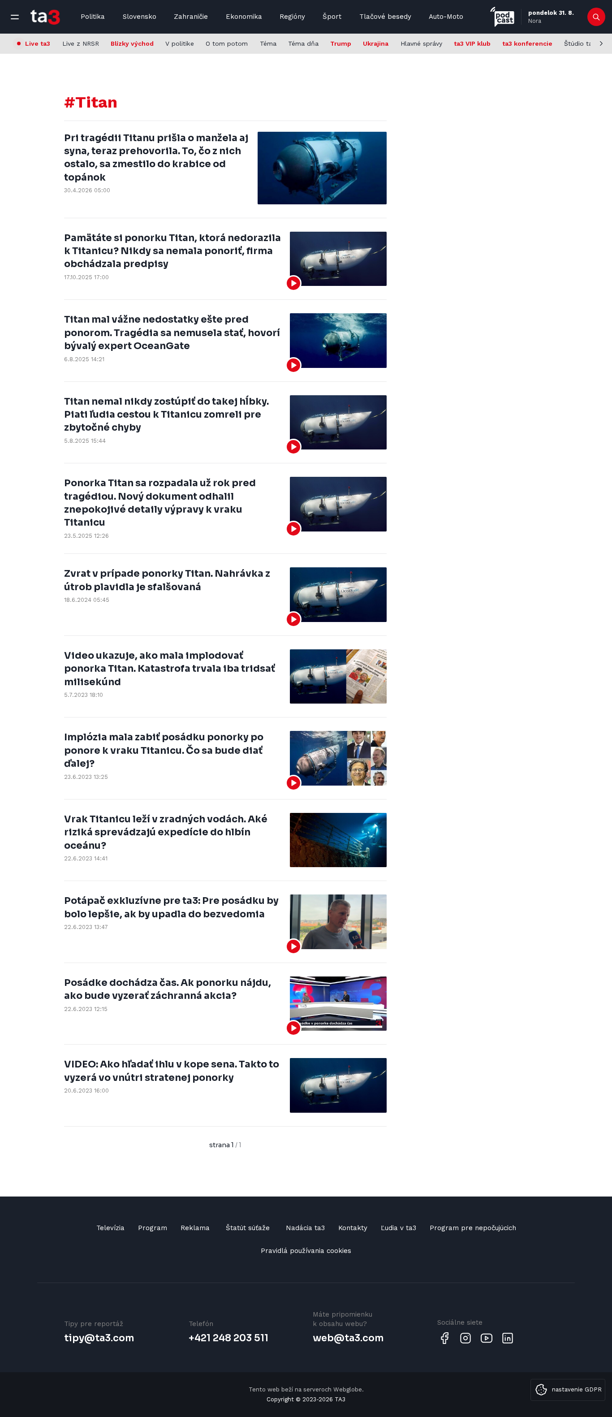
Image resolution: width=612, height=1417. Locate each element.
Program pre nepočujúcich (473, 1228)
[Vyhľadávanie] (596, 17)
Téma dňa (303, 43)
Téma (268, 43)
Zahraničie (191, 17)
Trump (340, 43)
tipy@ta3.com (99, 1338)
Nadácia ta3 (305, 1228)
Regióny (292, 17)
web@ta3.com (348, 1338)
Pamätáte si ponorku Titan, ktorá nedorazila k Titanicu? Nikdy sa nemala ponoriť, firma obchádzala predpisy (172, 251)
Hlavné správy (421, 43)
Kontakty (352, 1228)
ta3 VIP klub (472, 43)
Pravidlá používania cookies (306, 1251)
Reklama (195, 1228)
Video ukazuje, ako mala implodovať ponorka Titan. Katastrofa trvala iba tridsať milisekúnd (169, 669)
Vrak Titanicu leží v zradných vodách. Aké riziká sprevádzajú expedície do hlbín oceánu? (165, 832)
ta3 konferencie (527, 43)
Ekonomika (244, 17)
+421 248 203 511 (228, 1338)
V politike (179, 43)
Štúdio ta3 (580, 43)
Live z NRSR (80, 43)
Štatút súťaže (248, 1228)
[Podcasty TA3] (502, 17)
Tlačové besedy (385, 17)
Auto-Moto (446, 17)
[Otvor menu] (15, 17)
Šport (332, 17)
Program (152, 1228)
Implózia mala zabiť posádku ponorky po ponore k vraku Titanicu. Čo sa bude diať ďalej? (163, 750)
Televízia (110, 1228)
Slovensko (139, 17)
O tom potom (227, 43)
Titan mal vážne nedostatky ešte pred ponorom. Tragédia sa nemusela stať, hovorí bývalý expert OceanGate (172, 333)
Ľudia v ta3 (398, 1228)
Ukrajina (375, 43)
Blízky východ (132, 43)
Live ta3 (37, 43)
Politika (93, 17)
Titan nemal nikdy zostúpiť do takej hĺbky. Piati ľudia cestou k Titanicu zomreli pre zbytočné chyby (166, 415)
